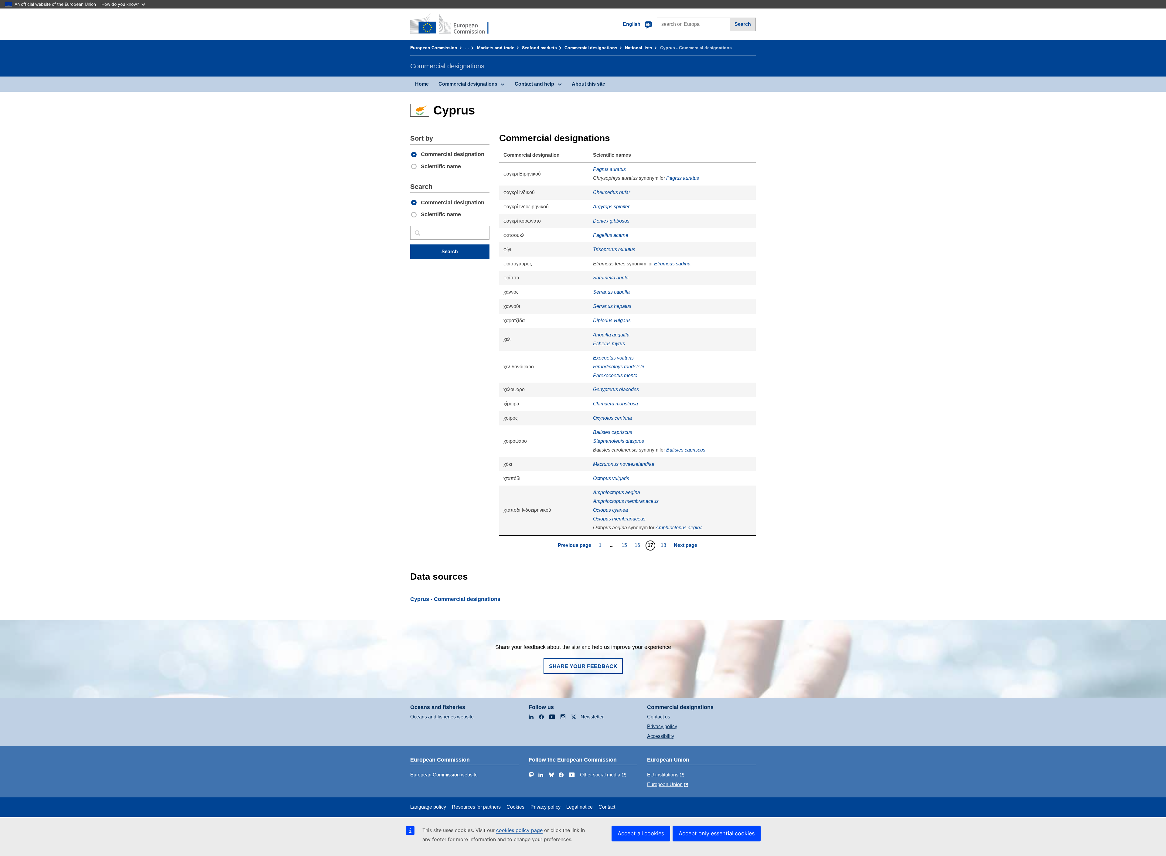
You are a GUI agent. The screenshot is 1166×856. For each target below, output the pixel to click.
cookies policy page (519, 830)
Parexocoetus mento (615, 375)
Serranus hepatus (612, 306)
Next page (685, 545)
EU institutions (662, 774)
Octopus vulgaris (611, 478)
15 (625, 545)
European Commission (433, 47)
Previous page (574, 545)
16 (638, 545)
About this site (588, 84)
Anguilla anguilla (611, 334)
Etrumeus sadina (672, 263)
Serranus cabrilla (611, 292)
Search (743, 24)
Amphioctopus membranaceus (626, 501)
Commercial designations (590, 47)
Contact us (658, 716)
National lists (638, 47)
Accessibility (660, 736)
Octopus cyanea (610, 510)
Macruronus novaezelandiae (623, 464)
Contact (606, 807)
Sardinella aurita (611, 277)
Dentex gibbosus (611, 220)
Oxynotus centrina (612, 418)
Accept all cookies (641, 833)
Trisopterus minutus (614, 249)
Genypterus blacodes (616, 389)
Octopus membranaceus (619, 518)
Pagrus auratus (609, 169)
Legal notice (579, 807)
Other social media (600, 774)
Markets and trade (495, 47)
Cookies (515, 807)
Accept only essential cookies (717, 833)
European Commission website (444, 774)
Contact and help (534, 84)
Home (422, 84)
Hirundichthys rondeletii (618, 366)
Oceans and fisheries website (442, 716)
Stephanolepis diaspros (618, 441)
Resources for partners (476, 807)
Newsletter (592, 716)
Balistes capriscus (612, 432)
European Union (665, 784)
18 (664, 545)
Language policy (428, 807)
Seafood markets (539, 47)
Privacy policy (662, 726)
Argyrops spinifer (611, 206)
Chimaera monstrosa (615, 403)
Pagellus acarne (610, 235)
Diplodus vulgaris (612, 320)
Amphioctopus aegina (616, 492)
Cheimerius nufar (611, 192)
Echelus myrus (609, 343)
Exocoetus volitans (613, 357)
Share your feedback (583, 666)
